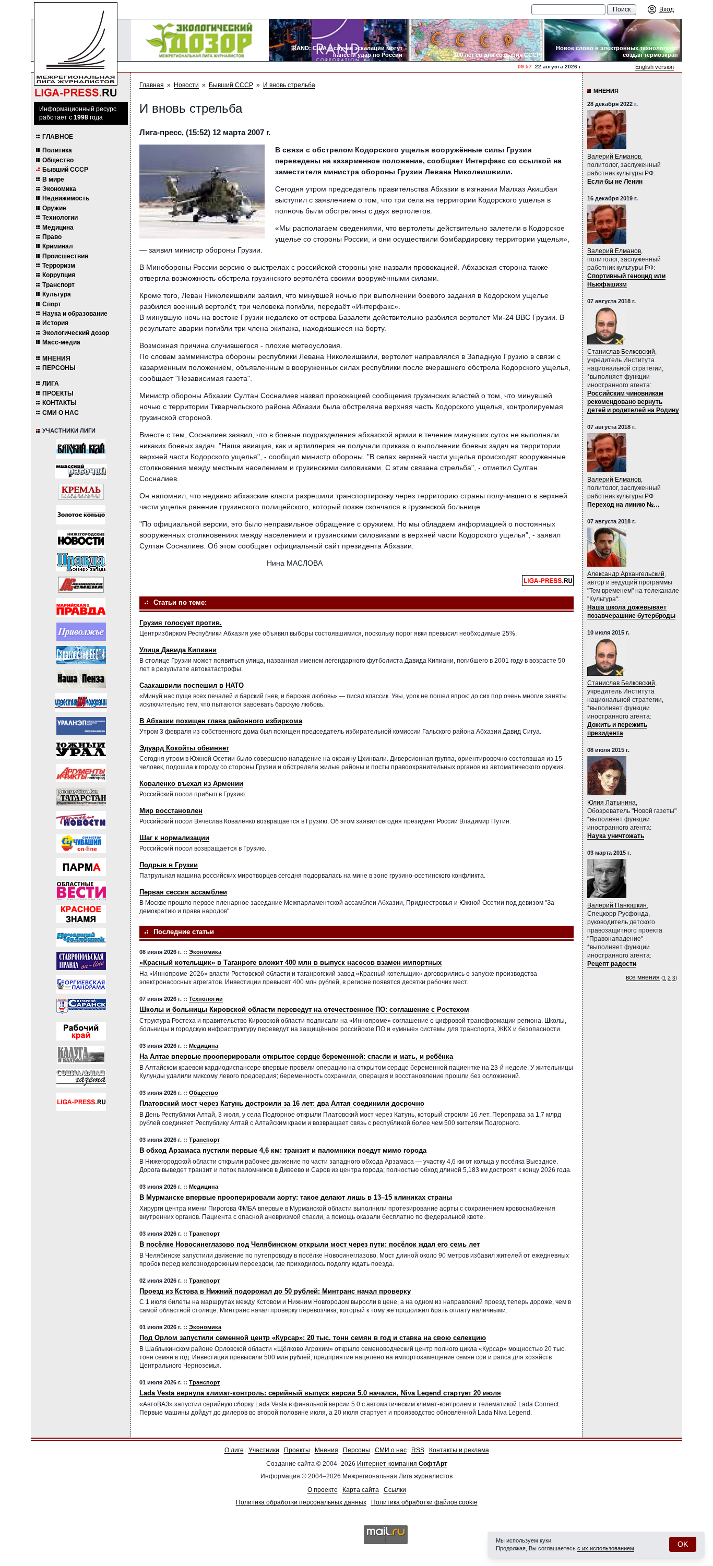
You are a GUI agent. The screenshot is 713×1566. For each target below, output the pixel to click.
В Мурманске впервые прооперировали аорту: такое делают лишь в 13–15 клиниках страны (295, 1197)
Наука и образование (75, 313)
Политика (57, 150)
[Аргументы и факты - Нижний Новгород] (81, 773)
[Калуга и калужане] (80, 1055)
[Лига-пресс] (81, 1102)
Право (52, 237)
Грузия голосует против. (180, 623)
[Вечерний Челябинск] (81, 937)
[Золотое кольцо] (80, 514)
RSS (417, 1450)
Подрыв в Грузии (168, 865)
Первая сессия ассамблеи (183, 892)
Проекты (58, 393)
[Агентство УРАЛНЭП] (81, 726)
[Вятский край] (80, 449)
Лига (50, 383)
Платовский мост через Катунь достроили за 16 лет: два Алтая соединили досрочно (281, 1103)
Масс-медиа (61, 342)
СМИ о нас (60, 412)
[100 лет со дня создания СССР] (475, 40)
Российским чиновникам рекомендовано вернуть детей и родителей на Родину (633, 402)
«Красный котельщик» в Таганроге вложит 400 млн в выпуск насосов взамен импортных (290, 962)
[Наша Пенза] (81, 679)
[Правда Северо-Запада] (81, 562)
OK (683, 1544)
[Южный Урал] (81, 749)
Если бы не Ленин (615, 181)
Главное (57, 136)
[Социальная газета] (81, 1078)
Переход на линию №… (623, 504)
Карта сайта (360, 1489)
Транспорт (58, 285)
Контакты (59, 403)
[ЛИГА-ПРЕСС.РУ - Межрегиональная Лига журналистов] (75, 50)
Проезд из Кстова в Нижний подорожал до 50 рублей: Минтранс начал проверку (275, 1291)
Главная (151, 85)
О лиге (234, 1450)
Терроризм (58, 265)
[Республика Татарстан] (81, 796)
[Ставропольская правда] (81, 961)
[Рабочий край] (81, 1031)
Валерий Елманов (614, 156)
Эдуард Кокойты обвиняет (184, 748)
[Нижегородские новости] (80, 539)
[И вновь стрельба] (202, 191)
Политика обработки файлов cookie (424, 1502)
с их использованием (605, 1548)
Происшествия (65, 256)
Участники (263, 1450)
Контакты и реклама (459, 1450)
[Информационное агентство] (81, 632)
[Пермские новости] (81, 820)
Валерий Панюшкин (617, 905)
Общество (58, 160)
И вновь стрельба (289, 85)
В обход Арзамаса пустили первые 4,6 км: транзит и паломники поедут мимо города (282, 1150)
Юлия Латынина (611, 802)
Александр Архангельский (625, 574)
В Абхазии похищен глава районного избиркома (220, 721)
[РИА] (81, 492)
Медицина (58, 227)
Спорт (51, 304)
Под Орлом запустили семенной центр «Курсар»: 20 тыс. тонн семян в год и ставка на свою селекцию (312, 1338)
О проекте (322, 1489)
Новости (186, 85)
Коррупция (58, 275)
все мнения (643, 977)
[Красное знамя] (81, 914)
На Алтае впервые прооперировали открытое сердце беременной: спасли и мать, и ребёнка (296, 1056)
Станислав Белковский (621, 351)
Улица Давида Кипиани (178, 650)
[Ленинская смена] (81, 585)
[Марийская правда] (80, 607)
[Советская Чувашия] (81, 843)
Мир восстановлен (171, 811)
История (55, 323)
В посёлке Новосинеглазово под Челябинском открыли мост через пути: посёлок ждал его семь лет (309, 1244)
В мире (53, 179)
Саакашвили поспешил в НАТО (191, 685)
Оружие (54, 208)
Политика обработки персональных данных (301, 1502)
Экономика (59, 189)
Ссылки (395, 1489)
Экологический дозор (75, 333)
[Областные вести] (81, 890)
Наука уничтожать (615, 836)
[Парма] (81, 867)
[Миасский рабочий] (81, 471)
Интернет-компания (402, 1463)
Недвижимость (65, 198)
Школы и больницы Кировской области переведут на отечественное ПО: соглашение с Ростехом (304, 1009)
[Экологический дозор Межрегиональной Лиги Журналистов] (200, 40)
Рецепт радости (611, 963)
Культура (56, 294)
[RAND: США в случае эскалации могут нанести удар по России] (338, 40)
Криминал (57, 246)
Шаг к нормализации (174, 838)
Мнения (56, 358)
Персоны (59, 368)
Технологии (60, 217)
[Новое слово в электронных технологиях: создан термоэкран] (613, 40)
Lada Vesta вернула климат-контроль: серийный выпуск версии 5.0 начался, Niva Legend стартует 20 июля (320, 1393)
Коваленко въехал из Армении (191, 783)
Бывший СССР (65, 169)
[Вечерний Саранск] (81, 1008)
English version (654, 67)
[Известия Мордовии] (81, 702)
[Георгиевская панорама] (81, 984)
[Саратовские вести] (81, 655)
